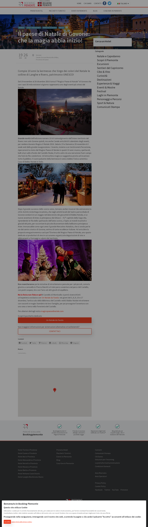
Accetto (7, 522)
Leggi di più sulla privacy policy (21, 522)
